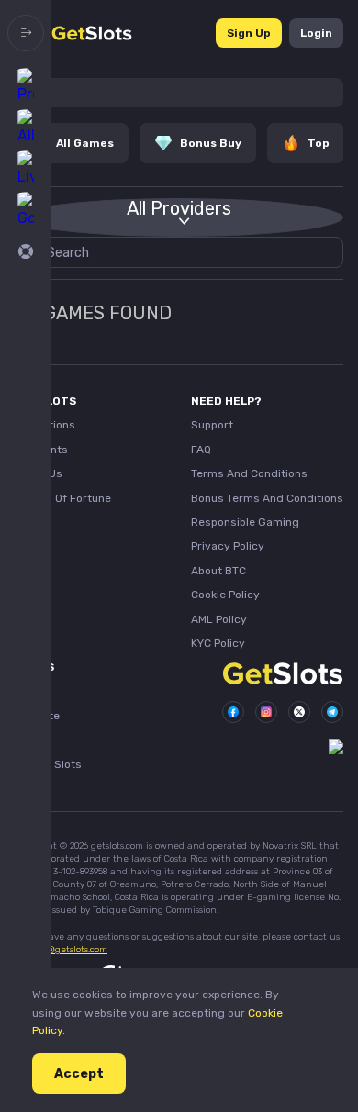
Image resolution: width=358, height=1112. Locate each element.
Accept (79, 1074)
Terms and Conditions (249, 473)
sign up (249, 33)
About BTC (218, 570)
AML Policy (219, 619)
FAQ (201, 449)
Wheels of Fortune (63, 498)
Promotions (45, 424)
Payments (41, 449)
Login (316, 33)
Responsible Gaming (245, 522)
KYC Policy (218, 643)
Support (212, 424)
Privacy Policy (227, 545)
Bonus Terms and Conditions (267, 498)
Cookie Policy (225, 594)
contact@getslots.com (61, 949)
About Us (38, 473)
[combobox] (179, 217)
